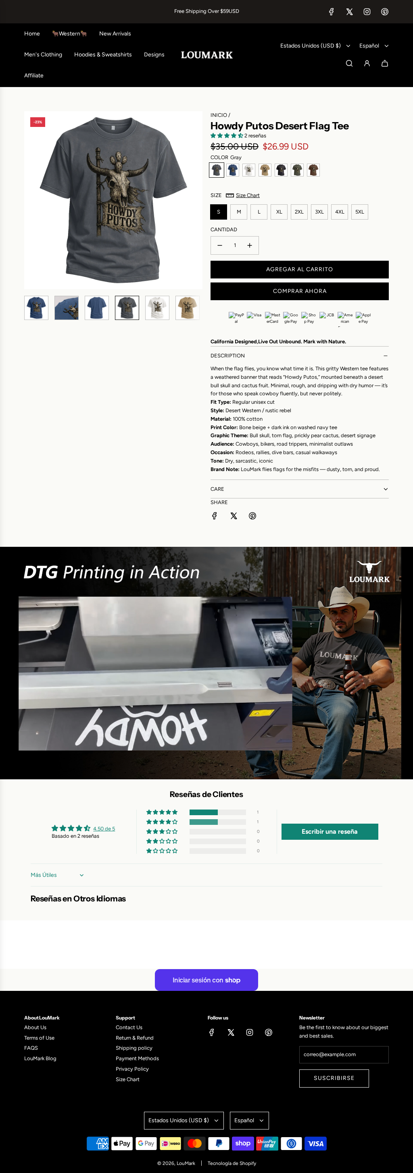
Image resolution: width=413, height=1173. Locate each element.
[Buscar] (349, 63)
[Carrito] (385, 63)
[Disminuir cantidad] (220, 245)
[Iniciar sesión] (367, 63)
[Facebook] (331, 12)
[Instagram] (367, 12)
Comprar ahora (300, 291)
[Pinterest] (385, 12)
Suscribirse (334, 1078)
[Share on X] (233, 517)
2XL (299, 212)
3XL (319, 212)
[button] (30, 200)
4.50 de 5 (104, 829)
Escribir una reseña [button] (330, 831)
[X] (349, 12)
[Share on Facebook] (214, 517)
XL (279, 212)
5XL (359, 212)
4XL (339, 212)
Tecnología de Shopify (232, 1163)
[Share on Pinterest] (252, 517)
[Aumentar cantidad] (250, 245)
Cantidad (224, 229)
